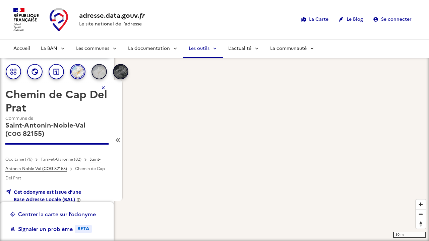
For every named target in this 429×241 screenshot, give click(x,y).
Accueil (21, 48)
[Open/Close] (118, 140)
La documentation (149, 48)
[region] (214, 140)
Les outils (199, 48)
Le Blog (355, 19)
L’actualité (239, 48)
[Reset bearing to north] (421, 224)
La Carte (318, 19)
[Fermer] (103, 87)
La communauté (288, 48)
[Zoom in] (421, 204)
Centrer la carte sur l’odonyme (57, 214)
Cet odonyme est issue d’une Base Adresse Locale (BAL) (47, 195)
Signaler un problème (53, 229)
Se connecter (396, 19)
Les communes (92, 48)
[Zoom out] (421, 214)
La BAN (49, 48)
